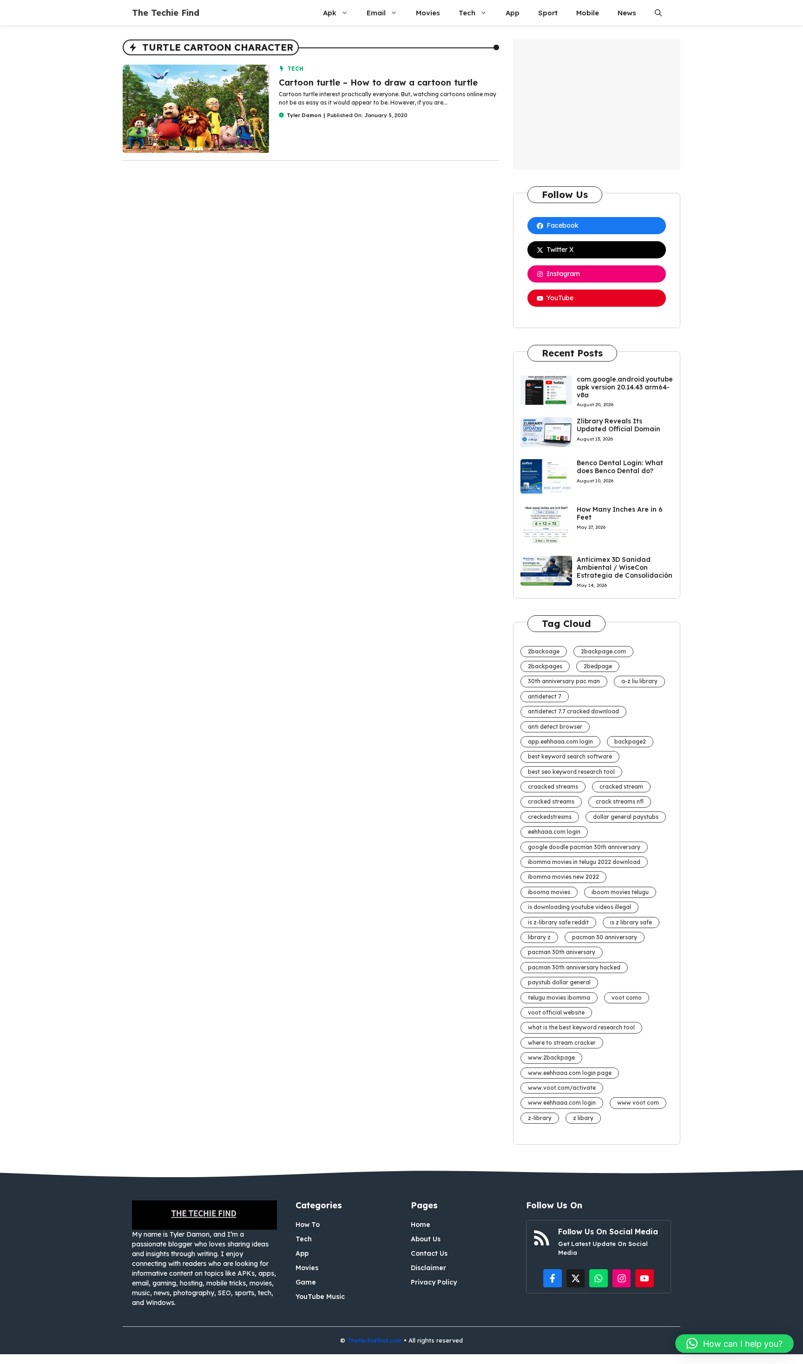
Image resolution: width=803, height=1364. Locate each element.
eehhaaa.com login (554, 831)
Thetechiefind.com (374, 1340)
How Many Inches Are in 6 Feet (620, 513)
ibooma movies (549, 892)
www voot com (638, 1102)
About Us (426, 1239)
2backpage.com (603, 651)
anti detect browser (555, 726)
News (627, 12)
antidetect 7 (544, 696)
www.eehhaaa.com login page (570, 1072)
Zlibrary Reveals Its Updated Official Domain (618, 425)
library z (539, 937)
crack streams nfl (620, 801)
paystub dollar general (559, 982)
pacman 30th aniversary (561, 952)
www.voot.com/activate (562, 1087)
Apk (329, 12)
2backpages (545, 666)
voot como (627, 997)
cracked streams (551, 801)
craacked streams (553, 786)
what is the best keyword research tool (581, 1027)
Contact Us (429, 1253)
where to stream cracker (562, 1042)
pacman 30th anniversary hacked (574, 967)
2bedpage (598, 666)
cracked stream (621, 786)
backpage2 (630, 741)
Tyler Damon (304, 115)
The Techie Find (165, 12)
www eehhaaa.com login (562, 1102)
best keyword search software (570, 756)
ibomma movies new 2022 (563, 876)
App (513, 12)
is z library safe (631, 922)
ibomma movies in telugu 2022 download (584, 861)
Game (306, 1282)
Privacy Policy (434, 1282)
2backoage (543, 651)
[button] (658, 13)
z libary (583, 1117)
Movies (428, 12)
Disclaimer (428, 1268)
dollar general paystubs (625, 816)
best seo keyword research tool (571, 771)
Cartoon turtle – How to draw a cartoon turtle (378, 82)
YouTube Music (320, 1296)
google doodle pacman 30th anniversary (584, 846)
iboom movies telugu (620, 892)
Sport (548, 12)
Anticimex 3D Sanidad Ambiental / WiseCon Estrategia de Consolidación (624, 567)
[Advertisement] (596, 105)
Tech (467, 12)
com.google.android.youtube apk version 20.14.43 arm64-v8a (625, 387)
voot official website (556, 1012)
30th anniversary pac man (564, 681)
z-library (540, 1117)
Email (376, 12)
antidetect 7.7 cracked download (573, 711)
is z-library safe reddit (558, 922)
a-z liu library (639, 681)
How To (308, 1224)
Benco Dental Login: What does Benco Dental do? (620, 467)
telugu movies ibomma (559, 997)
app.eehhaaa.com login (560, 741)
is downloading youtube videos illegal (579, 906)
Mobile (587, 12)
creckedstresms (550, 816)
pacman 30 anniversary (604, 937)
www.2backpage (551, 1057)
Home (420, 1224)
